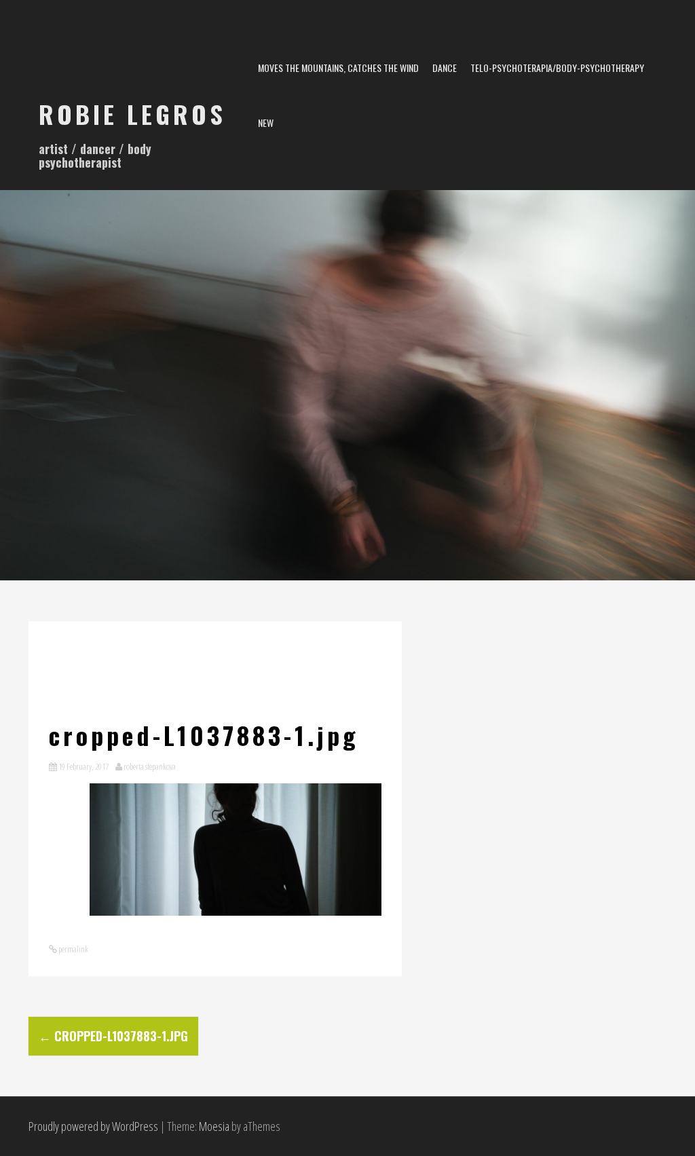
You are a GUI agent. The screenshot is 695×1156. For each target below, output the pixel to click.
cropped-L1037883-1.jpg (113, 1036)
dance (444, 67)
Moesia (214, 1126)
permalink (72, 949)
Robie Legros (132, 114)
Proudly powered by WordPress (93, 1126)
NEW (266, 122)
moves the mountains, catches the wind (338, 67)
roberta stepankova (150, 766)
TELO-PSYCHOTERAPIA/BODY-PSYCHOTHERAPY (557, 67)
